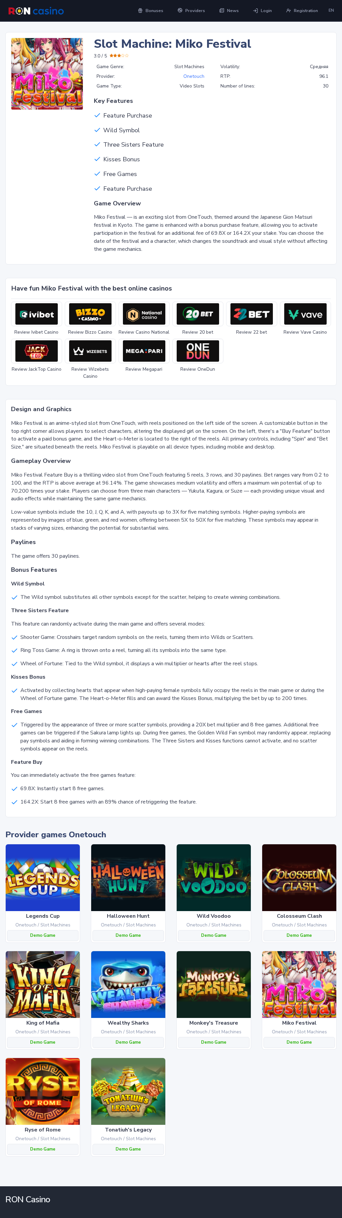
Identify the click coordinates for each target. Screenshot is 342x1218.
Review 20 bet (197, 332)
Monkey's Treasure (213, 1023)
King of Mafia (42, 1023)
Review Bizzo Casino (90, 332)
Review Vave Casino (305, 332)
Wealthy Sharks (128, 1023)
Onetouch (193, 76)
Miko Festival (299, 1023)
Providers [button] (195, 11)
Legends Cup (43, 916)
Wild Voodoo (214, 916)
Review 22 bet (251, 332)
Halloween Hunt (128, 916)
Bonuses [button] (154, 11)
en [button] (331, 10)
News (233, 11)
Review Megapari (144, 369)
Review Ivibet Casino (36, 332)
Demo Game (42, 935)
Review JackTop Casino (36, 369)
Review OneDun (197, 369)
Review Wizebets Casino (90, 372)
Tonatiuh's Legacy (128, 1130)
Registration (306, 11)
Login (266, 11)
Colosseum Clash (299, 916)
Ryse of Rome (43, 1130)
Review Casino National (144, 332)
